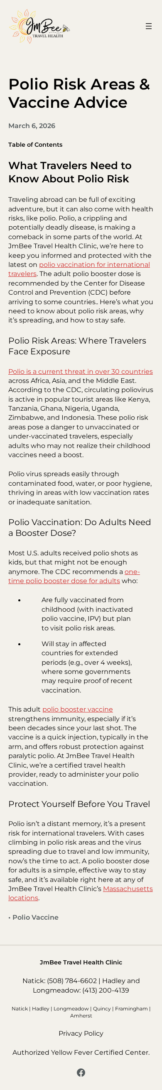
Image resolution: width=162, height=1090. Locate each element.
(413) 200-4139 (105, 990)
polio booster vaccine (77, 709)
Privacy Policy (81, 1033)
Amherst (81, 1015)
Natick (20, 1008)
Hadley (40, 1008)
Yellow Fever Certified (87, 1052)
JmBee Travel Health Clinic (81, 962)
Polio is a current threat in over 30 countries (80, 371)
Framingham (131, 1008)
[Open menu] (149, 26)
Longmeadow (71, 1008)
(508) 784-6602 (72, 981)
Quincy (102, 1008)
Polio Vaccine (35, 917)
